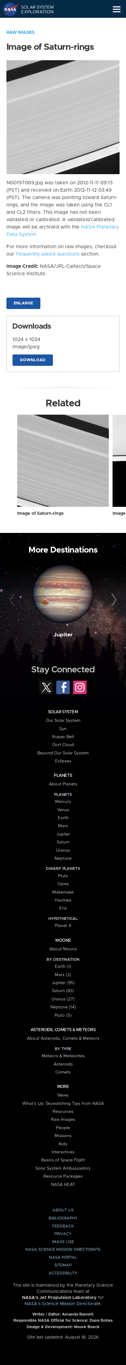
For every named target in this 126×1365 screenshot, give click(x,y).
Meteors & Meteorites (63, 1056)
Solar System (63, 712)
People (63, 1128)
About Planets (63, 784)
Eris (63, 908)
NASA (8, 9)
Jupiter (63, 635)
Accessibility (63, 1273)
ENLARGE (23, 303)
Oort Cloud (63, 745)
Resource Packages (63, 1176)
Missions (63, 1136)
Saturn (63, 842)
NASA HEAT (63, 1185)
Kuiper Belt (63, 737)
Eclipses (63, 761)
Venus (63, 810)
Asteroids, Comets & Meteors (63, 1030)
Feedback (63, 1226)
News (63, 1095)
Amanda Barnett (78, 1314)
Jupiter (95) (63, 983)
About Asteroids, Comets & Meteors (63, 1038)
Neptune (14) (63, 1007)
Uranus (63, 850)
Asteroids (63, 1064)
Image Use (63, 1242)
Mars (63, 826)
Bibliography (63, 1218)
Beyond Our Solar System (63, 753)
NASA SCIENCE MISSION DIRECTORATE (63, 1250)
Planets (63, 775)
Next (113, 600)
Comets (63, 1072)
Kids (63, 1144)
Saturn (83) (63, 991)
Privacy (63, 1234)
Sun (63, 729)
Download (33, 360)
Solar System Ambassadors (63, 1168)
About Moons (63, 949)
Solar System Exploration (34, 9)
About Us (63, 1210)
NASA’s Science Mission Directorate (62, 1304)
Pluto (63, 876)
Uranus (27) (63, 999)
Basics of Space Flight (63, 1160)
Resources (63, 1111)
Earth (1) (63, 966)
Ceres (63, 884)
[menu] (117, 9)
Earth (63, 818)
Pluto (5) (63, 1015)
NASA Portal (63, 1258)
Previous (13, 600)
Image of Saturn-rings (40, 513)
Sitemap (63, 1265)
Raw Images (20, 32)
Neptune (63, 858)
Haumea (63, 900)
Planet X (63, 926)
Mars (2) (63, 975)
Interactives (63, 1152)
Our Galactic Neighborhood (34, 23)
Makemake (63, 892)
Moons (62, 940)
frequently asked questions (48, 254)
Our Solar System (63, 720)
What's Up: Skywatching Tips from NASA (63, 1103)
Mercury (63, 802)
